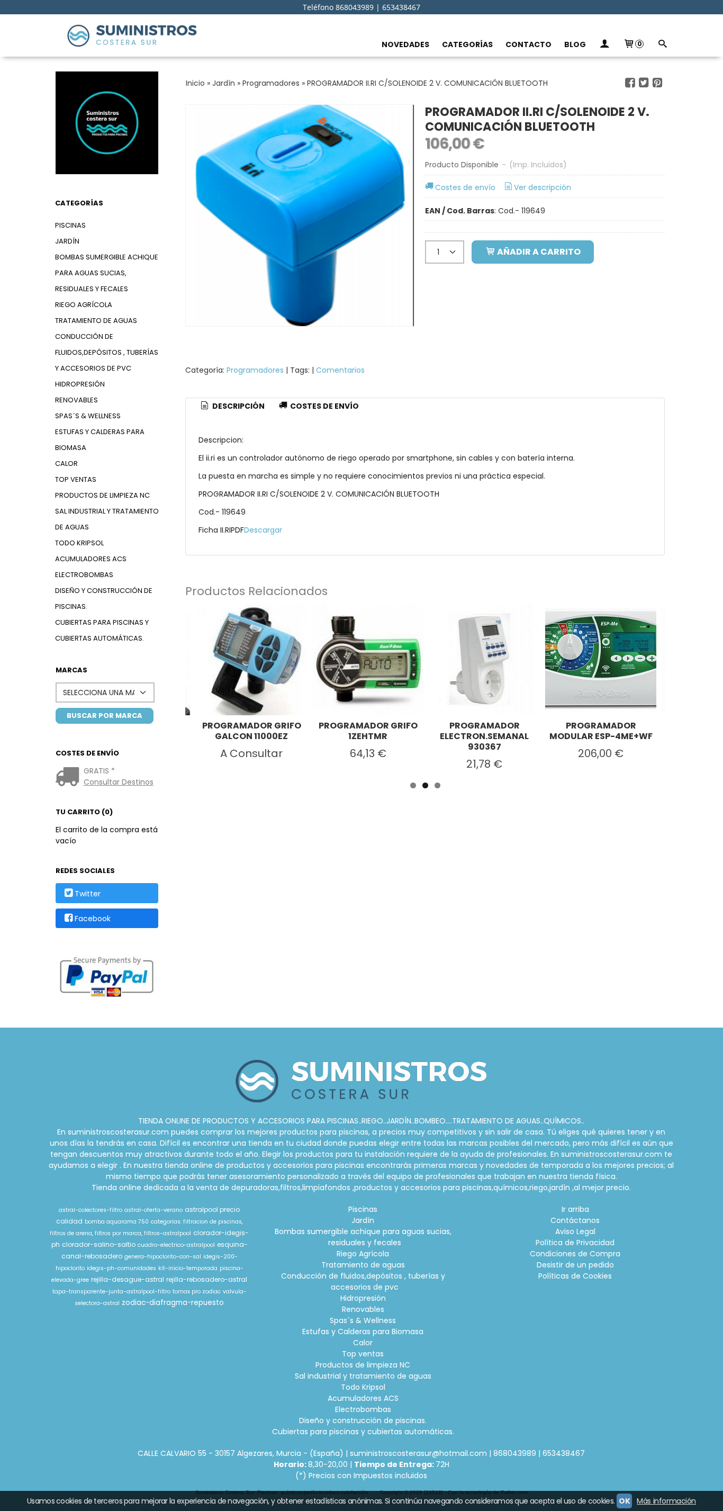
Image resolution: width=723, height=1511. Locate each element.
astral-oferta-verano (153, 1210)
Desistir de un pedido (575, 1265)
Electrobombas (84, 575)
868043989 (514, 1453)
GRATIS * (99, 771)
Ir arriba (575, 1209)
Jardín (67, 241)
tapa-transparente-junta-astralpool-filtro (111, 1292)
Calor (66, 463)
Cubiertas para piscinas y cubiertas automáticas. (102, 630)
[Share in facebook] (630, 82)
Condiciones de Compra (575, 1253)
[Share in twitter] (643, 82)
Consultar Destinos (118, 782)
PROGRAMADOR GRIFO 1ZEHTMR (368, 730)
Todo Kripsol (79, 543)
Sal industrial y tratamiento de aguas (107, 519)
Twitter (88, 893)
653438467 (564, 1453)
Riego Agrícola (83, 305)
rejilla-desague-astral (127, 1279)
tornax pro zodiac (197, 1292)
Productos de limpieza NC (102, 495)
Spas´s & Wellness (88, 416)
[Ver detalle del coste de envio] (70, 778)
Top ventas (75, 479)
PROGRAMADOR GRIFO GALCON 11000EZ (251, 730)
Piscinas (70, 225)
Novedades (405, 44)
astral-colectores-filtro (90, 1210)
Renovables (76, 400)
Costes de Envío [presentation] (323, 406)
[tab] (232, 406)
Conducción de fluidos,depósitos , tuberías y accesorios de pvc (106, 352)
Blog (575, 44)
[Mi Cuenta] (604, 44)
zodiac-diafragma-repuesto (173, 1303)
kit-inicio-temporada (188, 1268)
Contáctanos (575, 1220)
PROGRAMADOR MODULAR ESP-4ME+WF (601, 730)
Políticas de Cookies (575, 1276)
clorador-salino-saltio (98, 1244)
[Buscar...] (662, 44)
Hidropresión (80, 384)
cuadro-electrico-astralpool (176, 1245)
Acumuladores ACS (90, 559)
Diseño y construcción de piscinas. (103, 598)
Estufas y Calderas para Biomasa (99, 440)
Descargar (263, 530)
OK (624, 1501)
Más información (666, 1501)
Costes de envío (465, 187)
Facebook (93, 918)
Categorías (467, 44)
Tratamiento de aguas (96, 321)
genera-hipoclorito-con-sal (162, 1257)
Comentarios (340, 370)
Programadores (255, 370)
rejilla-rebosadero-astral (206, 1279)
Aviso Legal (575, 1231)
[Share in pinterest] (657, 82)
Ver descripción (542, 187)
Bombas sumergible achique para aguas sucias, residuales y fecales (106, 273)
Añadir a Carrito (538, 252)
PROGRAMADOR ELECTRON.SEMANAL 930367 (484, 736)
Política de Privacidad (575, 1242)
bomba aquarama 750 (117, 1222)
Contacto (528, 44)
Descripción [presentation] (238, 406)
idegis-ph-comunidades (121, 1268)
